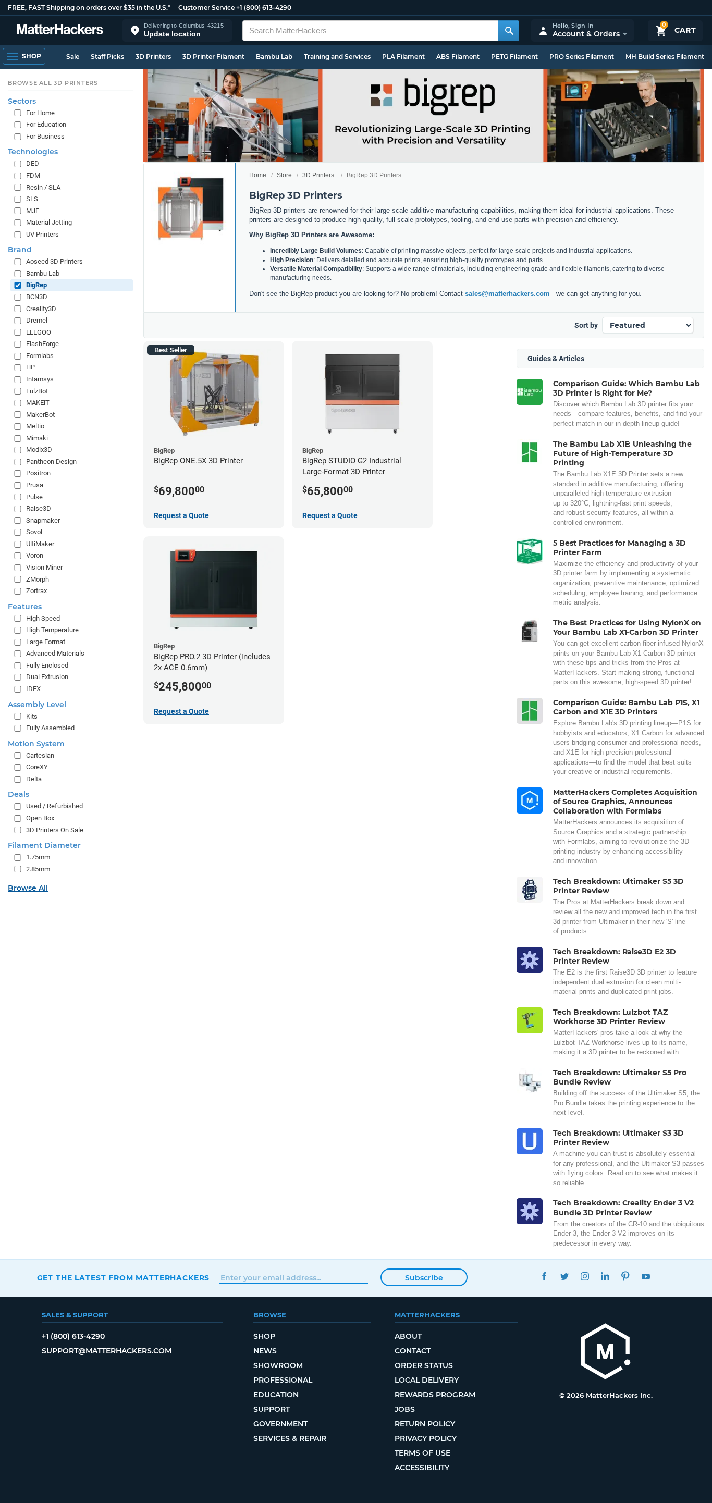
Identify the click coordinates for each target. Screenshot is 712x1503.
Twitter (565, 1276)
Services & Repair (289, 1438)
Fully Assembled (50, 728)
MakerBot (40, 414)
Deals (18, 794)
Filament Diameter (44, 845)
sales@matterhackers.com (508, 294)
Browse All (28, 888)
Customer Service (206, 7)
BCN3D (36, 297)
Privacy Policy (426, 1438)
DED (32, 163)
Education (276, 1394)
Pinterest (626, 1276)
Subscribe (424, 1278)
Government (280, 1423)
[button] (177, 30)
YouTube (646, 1276)
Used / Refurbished (54, 806)
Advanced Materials (55, 653)
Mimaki (37, 438)
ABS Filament (458, 56)
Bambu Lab (274, 56)
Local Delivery (427, 1380)
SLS (32, 199)
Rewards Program (435, 1394)
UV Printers (42, 234)
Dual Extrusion (47, 677)
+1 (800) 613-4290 (263, 7)
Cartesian (40, 755)
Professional (282, 1380)
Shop (264, 1336)
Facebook (544, 1276)
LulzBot (37, 391)
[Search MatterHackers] (508, 30)
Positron (38, 473)
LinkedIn (605, 1276)
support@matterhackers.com (106, 1351)
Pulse (34, 497)
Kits (32, 716)
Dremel (36, 320)
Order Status (424, 1365)
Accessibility (422, 1467)
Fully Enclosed (47, 665)
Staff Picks (107, 56)
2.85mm (38, 869)
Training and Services (337, 56)
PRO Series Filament (581, 56)
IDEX (33, 689)
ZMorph (37, 579)
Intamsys (40, 379)
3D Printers (153, 56)
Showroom (278, 1365)
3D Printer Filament (213, 56)
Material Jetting (49, 222)
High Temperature (52, 630)
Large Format (45, 642)
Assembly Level (37, 704)
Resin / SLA (43, 187)
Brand (20, 249)
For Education (46, 124)
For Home (40, 113)
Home (257, 175)
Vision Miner (44, 567)
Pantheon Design (51, 461)
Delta (34, 779)
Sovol (34, 532)
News (265, 1351)
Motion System (36, 743)
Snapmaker (43, 520)
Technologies (33, 151)
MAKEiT (38, 402)
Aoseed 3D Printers (54, 261)
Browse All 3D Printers (53, 83)
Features (25, 606)
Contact (413, 1351)
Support (271, 1409)
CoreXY (37, 767)
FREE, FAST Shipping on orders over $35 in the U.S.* (89, 7)
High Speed (43, 618)
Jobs (405, 1409)
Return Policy (425, 1423)
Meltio (35, 426)
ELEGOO (38, 332)
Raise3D (38, 508)
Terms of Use (422, 1453)
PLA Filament (403, 56)
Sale (72, 56)
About (408, 1336)
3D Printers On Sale (54, 830)
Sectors (22, 101)
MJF (32, 211)
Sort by (586, 325)
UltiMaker (40, 544)
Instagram (585, 1276)
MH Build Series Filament (664, 56)
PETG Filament (514, 56)
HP (30, 367)
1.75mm (38, 857)
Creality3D (41, 309)
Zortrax (36, 591)
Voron (34, 555)
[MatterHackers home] (60, 30)
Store (284, 175)
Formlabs (40, 356)
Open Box (40, 818)
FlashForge (42, 344)
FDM (33, 175)
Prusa (34, 485)
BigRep (36, 285)
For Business (45, 136)
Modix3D (39, 449)
